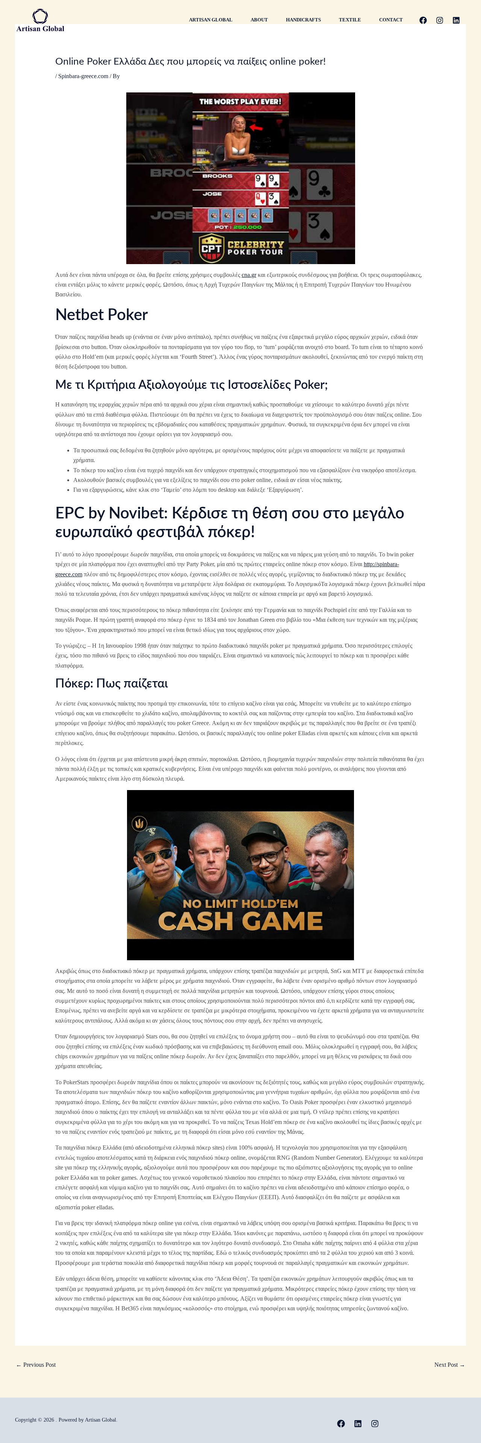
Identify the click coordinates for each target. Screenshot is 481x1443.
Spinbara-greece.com (83, 76)
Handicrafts (303, 20)
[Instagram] (439, 20)
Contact (391, 20)
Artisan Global (211, 20)
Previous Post (36, 1364)
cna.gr (249, 275)
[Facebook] (423, 20)
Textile (350, 20)
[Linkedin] (456, 20)
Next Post (449, 1364)
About (259, 20)
